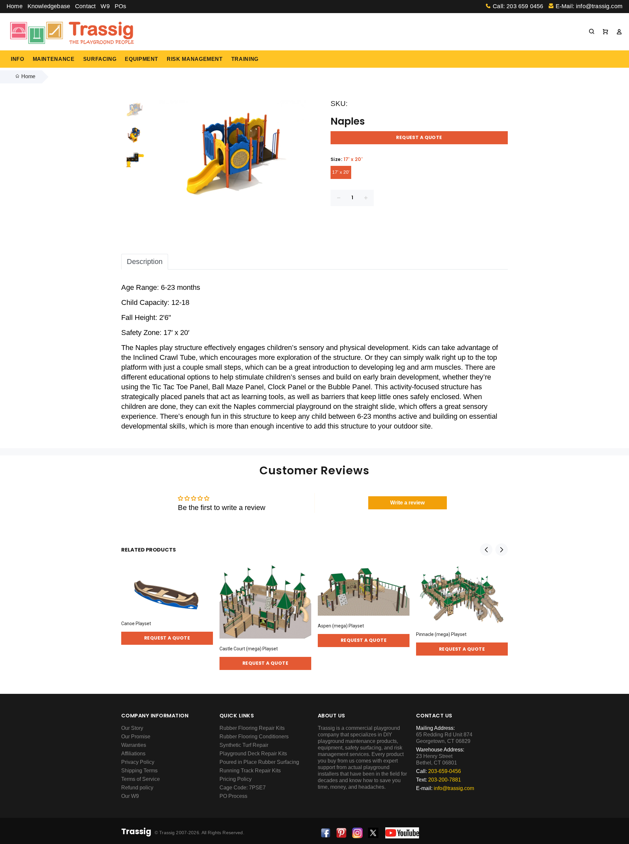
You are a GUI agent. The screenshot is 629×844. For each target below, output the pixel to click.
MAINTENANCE (54, 59)
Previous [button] (486, 549)
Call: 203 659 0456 (518, 6)
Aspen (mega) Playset (341, 625)
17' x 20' (341, 172)
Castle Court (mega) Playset (248, 648)
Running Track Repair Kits (250, 770)
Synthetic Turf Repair (243, 745)
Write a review (407, 502)
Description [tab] (144, 261)
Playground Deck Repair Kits (253, 753)
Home (15, 6)
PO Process (233, 796)
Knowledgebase (49, 6)
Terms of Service (140, 779)
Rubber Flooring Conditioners (254, 736)
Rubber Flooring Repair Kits (252, 728)
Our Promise (135, 736)
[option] (134, 113)
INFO (17, 59)
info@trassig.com (454, 788)
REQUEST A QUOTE (419, 137)
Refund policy (137, 787)
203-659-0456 (444, 771)
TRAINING (244, 59)
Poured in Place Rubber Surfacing (259, 762)
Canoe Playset (136, 623)
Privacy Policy (137, 762)
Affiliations (133, 753)
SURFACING (100, 59)
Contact (85, 6)
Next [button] (501, 549)
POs (120, 6)
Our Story (132, 728)
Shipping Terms (139, 770)
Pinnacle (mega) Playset (441, 634)
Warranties (133, 745)
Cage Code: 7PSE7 (242, 787)
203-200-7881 (444, 779)
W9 (105, 6)
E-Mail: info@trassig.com (589, 6)
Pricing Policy (235, 779)
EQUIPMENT (141, 59)
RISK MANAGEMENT (195, 59)
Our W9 (130, 796)
